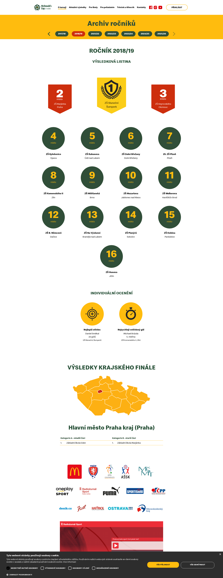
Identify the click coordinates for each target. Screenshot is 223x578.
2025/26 (161, 33)
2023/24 (128, 33)
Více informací (69, 562)
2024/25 (145, 33)
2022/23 (111, 33)
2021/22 (95, 33)
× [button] (220, 554)
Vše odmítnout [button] (197, 564)
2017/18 (62, 33)
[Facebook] (150, 7)
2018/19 (78, 33)
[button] (74, 574)
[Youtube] (160, 7)
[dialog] (111, 565)
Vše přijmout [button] (163, 564)
